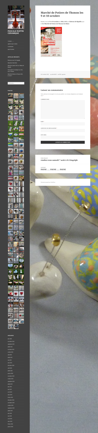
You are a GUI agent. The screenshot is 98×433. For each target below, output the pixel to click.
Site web (43, 134)
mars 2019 (10, 394)
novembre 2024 (11, 341)
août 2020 (10, 368)
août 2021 (10, 354)
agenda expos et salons (12, 43)
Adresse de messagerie (49, 128)
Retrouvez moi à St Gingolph (14, 60)
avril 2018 (10, 418)
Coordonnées (10, 46)
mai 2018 (10, 416)
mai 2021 (10, 360)
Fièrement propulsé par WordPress (48, 182)
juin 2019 (10, 386)
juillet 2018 (10, 410)
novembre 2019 (11, 376)
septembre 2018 (11, 408)
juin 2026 (10, 338)
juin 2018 (10, 413)
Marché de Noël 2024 (12, 62)
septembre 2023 (11, 344)
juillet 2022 (10, 346)
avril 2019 (10, 392)
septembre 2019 (11, 381)
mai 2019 (10, 389)
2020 (60, 74)
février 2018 (10, 424)
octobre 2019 (10, 378)
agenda (63, 74)
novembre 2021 (11, 349)
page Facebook (11, 49)
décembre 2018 (11, 400)
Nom (42, 121)
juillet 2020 (10, 370)
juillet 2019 (10, 384)
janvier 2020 (10, 373)
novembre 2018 (11, 402)
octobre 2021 (10, 352)
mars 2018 (10, 421)
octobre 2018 (10, 405)
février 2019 (10, 397)
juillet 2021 (10, 357)
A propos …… (11, 41)
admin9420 (54, 74)
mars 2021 (10, 362)
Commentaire (45, 99)
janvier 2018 (10, 426)
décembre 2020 (11, 365)
